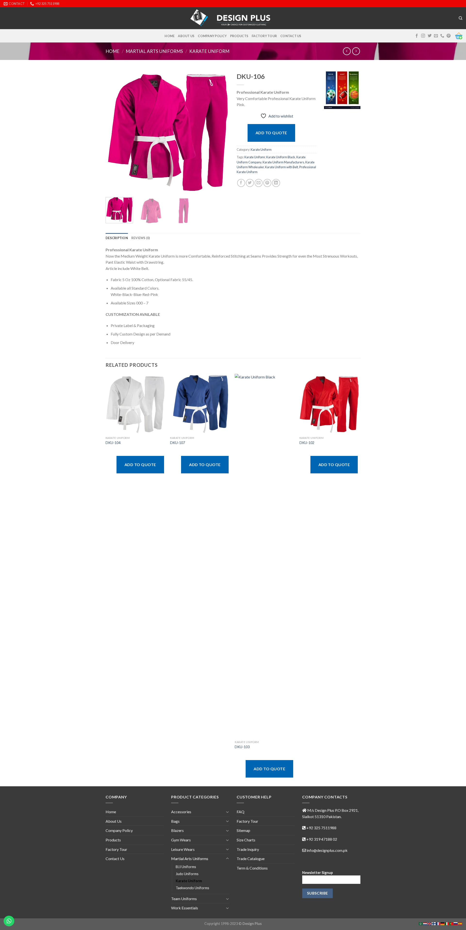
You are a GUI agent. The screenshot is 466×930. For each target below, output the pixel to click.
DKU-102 (307, 443)
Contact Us (290, 36)
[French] (438, 923)
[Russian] (456, 923)
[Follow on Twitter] (430, 36)
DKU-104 (113, 443)
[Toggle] (227, 812)
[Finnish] (434, 923)
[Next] (220, 131)
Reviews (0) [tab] (140, 238)
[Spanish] (460, 923)
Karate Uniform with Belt (281, 167)
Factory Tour (264, 36)
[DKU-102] (329, 404)
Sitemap (243, 830)
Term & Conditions (252, 868)
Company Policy (212, 36)
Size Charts (246, 840)
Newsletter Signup (317, 873)
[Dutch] (425, 923)
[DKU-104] (136, 404)
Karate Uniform (209, 51)
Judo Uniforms (187, 874)
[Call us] (442, 36)
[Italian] (447, 923)
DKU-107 (177, 443)
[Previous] (114, 131)
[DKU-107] (200, 404)
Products (239, 36)
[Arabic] (421, 923)
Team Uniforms (184, 898)
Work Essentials (184, 907)
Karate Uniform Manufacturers (283, 162)
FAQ (240, 811)
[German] (443, 923)
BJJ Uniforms (186, 867)
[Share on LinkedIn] (276, 183)
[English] (429, 923)
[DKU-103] (265, 556)
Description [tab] (117, 238)
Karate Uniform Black (280, 157)
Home (170, 36)
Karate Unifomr (254, 157)
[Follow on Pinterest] (448, 36)
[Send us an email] (436, 36)
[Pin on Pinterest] (267, 183)
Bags (175, 821)
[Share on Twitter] (250, 183)
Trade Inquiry (248, 849)
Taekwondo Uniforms (192, 888)
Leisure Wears (183, 849)
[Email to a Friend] (259, 183)
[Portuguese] (451, 923)
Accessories (181, 811)
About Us (186, 36)
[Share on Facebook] (241, 183)
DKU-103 (242, 747)
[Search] (460, 18)
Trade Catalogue (251, 858)
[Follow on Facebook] (417, 36)
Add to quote (271, 132)
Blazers (177, 830)
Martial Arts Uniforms (154, 51)
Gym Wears (181, 840)
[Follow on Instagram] (423, 36)
